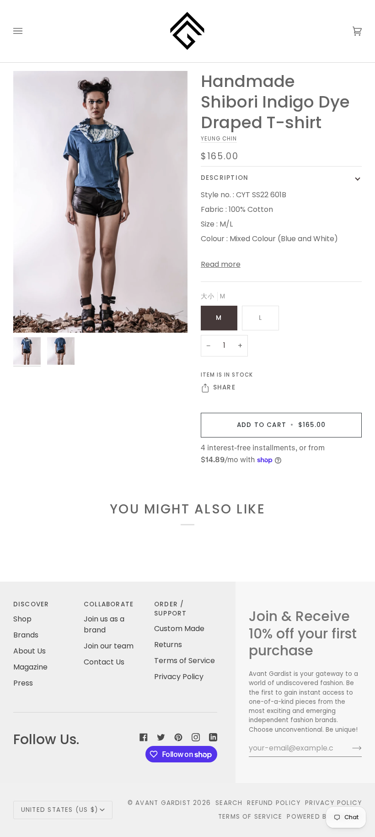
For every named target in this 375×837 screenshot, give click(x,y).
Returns (168, 644)
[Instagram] (196, 737)
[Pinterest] (178, 737)
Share (224, 387)
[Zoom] (30, 316)
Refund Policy (273, 803)
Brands (25, 635)
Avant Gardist (163, 803)
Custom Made (179, 628)
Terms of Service (184, 660)
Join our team (109, 646)
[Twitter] (161, 737)
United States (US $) (59, 809)
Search (228, 803)
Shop (22, 619)
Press (23, 683)
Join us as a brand (104, 624)
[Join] (350, 748)
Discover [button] (31, 604)
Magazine (30, 667)
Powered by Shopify (324, 816)
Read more (221, 264)
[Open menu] (27, 31)
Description (224, 177)
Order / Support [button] (170, 609)
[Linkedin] (213, 737)
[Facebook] (143, 737)
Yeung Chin (219, 138)
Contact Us (104, 662)
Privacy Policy (179, 676)
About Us (29, 651)
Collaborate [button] (109, 604)
